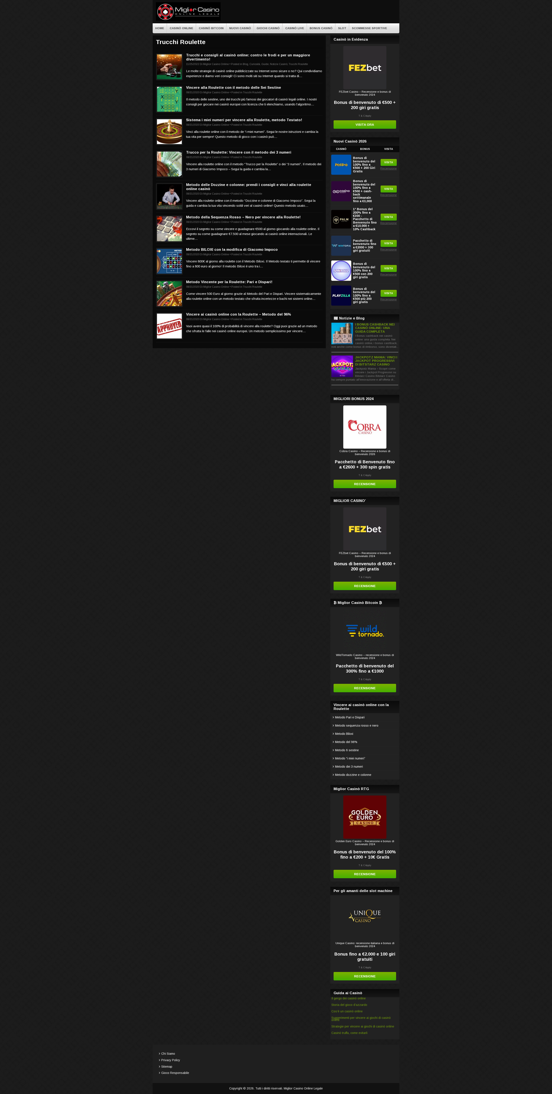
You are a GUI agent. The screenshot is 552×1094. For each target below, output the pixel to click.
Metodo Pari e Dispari (350, 717)
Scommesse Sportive (369, 28)
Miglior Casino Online (216, 64)
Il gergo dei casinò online (348, 998)
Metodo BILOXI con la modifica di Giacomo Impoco (232, 250)
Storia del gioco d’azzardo (349, 1005)
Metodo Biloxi (344, 733)
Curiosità (254, 64)
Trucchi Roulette (298, 64)
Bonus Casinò (321, 28)
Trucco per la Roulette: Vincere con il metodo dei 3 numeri (238, 152)
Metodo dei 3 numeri (349, 766)
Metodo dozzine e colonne (353, 774)
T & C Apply (365, 115)
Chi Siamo (168, 1053)
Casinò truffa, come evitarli (349, 1033)
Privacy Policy (170, 1060)
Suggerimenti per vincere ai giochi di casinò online (361, 1019)
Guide (265, 64)
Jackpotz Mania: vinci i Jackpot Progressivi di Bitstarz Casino (376, 360)
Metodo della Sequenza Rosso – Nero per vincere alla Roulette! (243, 217)
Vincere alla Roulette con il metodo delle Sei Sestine (233, 88)
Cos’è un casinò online (347, 1011)
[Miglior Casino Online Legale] (188, 20)
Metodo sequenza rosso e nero (356, 725)
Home (159, 28)
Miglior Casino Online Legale (303, 1088)
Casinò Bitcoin (211, 28)
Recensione (388, 168)
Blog (245, 64)
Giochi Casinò (268, 28)
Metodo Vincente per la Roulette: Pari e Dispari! (229, 282)
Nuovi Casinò (240, 28)
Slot (342, 28)
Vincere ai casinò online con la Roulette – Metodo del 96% (238, 314)
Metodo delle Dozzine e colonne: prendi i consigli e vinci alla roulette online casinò (248, 187)
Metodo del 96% (346, 742)
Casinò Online (181, 28)
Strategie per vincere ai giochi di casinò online (362, 1026)
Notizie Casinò (278, 64)
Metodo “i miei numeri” (350, 758)
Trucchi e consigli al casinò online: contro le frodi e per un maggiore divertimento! (248, 57)
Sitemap (166, 1066)
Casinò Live (294, 28)
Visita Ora (365, 124)
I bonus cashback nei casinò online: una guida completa (375, 327)
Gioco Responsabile (175, 1073)
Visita (388, 162)
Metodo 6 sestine (347, 750)
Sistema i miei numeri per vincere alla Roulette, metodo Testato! (244, 120)
